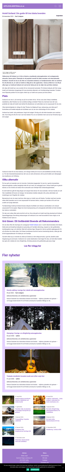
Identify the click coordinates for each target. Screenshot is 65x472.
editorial (9, 296)
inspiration (59, 15)
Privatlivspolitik (35, 469)
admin (18, 336)
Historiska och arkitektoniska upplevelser (24, 296)
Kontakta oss (45, 462)
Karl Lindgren (19, 16)
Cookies (44, 460)
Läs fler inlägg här (32, 246)
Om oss (44, 458)
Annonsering (44, 455)
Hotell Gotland (34, 225)
